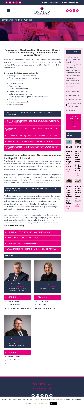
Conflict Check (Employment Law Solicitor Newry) (31, 141)
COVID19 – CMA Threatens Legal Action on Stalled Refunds (71, 194)
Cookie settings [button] (41, 403)
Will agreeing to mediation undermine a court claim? (32, 249)
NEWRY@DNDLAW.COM (43, 391)
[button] (8, 10)
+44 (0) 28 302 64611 (43, 388)
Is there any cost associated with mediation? (29, 232)
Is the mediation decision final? (22, 243)
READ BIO (12, 297)
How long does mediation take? (22, 238)
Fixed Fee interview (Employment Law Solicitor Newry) (32, 136)
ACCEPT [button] (53, 403)
